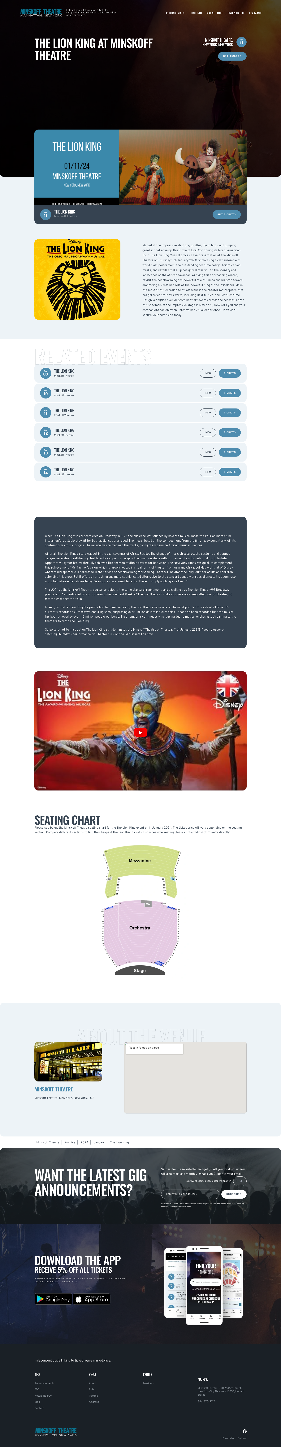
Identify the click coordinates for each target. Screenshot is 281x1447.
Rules (92, 1389)
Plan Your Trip (236, 13)
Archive (70, 1143)
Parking (93, 1396)
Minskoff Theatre (47, 1143)
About (92, 1383)
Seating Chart (214, 13)
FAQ (36, 1389)
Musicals (148, 1383)
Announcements (44, 1383)
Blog (37, 1402)
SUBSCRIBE (234, 1194)
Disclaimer (255, 13)
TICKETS (230, 373)
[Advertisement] (140, 87)
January (99, 1143)
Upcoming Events (174, 13)
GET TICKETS (232, 56)
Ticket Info (195, 13)
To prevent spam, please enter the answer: (208, 1181)
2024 (84, 1143)
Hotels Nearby (43, 1396)
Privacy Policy (228, 1438)
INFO (208, 373)
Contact (39, 1408)
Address (94, 1402)
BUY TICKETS (227, 214)
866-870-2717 (206, 1401)
